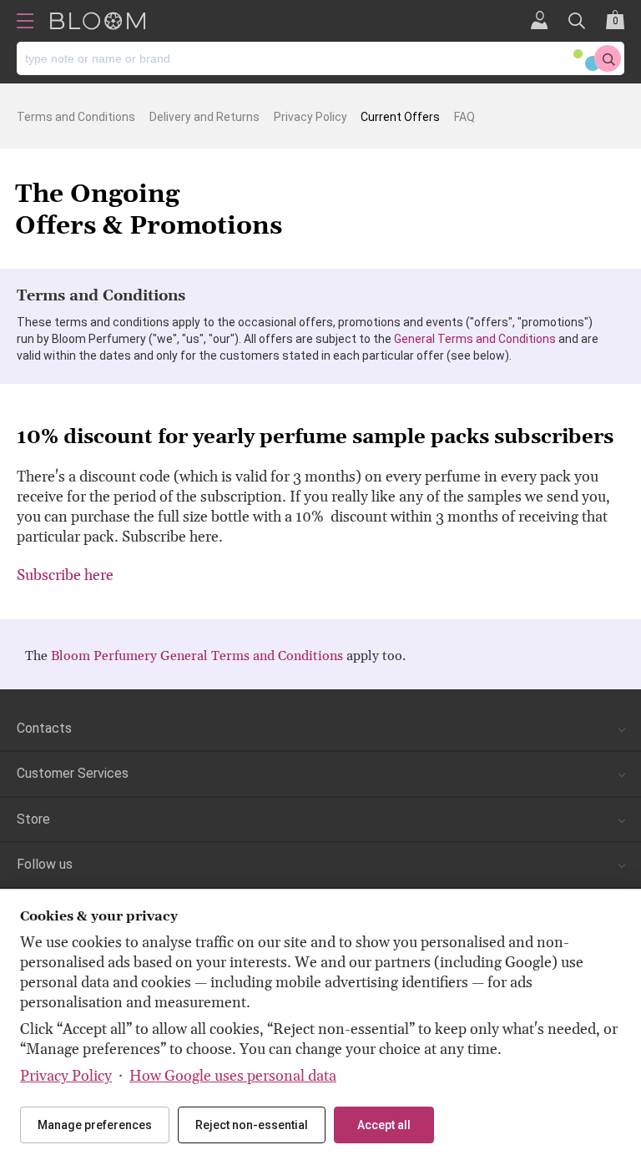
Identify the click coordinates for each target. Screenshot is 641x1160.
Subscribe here (65, 575)
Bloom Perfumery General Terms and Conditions (197, 656)
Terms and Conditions (76, 117)
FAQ (464, 117)
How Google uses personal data (232, 1076)
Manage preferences (95, 1125)
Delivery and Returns (204, 117)
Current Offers (400, 117)
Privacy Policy (310, 117)
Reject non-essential (251, 1125)
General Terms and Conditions (475, 338)
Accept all (384, 1125)
